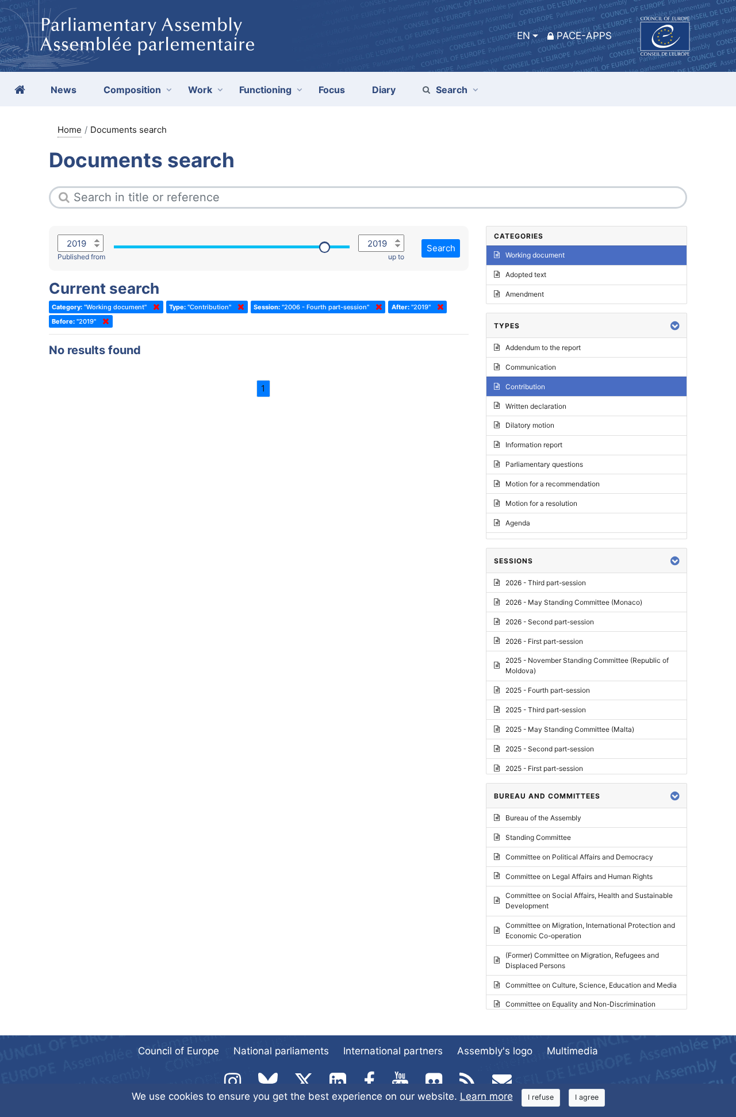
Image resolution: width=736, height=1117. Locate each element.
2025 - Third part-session (545, 709)
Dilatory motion (529, 425)
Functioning (265, 89)
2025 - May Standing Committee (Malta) (569, 729)
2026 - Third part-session (545, 582)
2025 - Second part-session (549, 748)
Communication (530, 367)
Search (451, 89)
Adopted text (525, 274)
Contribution (525, 386)
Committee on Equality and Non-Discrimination (580, 1004)
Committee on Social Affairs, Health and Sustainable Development (589, 900)
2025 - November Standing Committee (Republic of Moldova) (587, 665)
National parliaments (281, 1051)
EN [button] (523, 35)
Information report (533, 444)
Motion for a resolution (541, 503)
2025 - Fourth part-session (547, 690)
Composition (132, 89)
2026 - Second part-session (549, 621)
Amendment (524, 294)
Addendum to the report (543, 347)
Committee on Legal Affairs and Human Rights (579, 876)
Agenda (517, 523)
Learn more (486, 1096)
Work (200, 89)
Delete (154, 307)
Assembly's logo (494, 1051)
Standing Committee (538, 837)
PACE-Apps (584, 35)
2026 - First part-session (544, 641)
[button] (675, 325)
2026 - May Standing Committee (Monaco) (573, 602)
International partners (393, 1051)
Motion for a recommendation (552, 483)
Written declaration (535, 406)
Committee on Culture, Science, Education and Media (591, 985)
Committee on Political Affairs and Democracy (579, 857)
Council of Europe (178, 1051)
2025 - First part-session (544, 768)
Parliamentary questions (544, 464)
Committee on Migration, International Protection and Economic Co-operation (590, 930)
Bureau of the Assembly (543, 817)
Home (69, 129)
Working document (535, 255)
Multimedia (572, 1051)
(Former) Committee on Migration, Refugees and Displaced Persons (582, 960)
